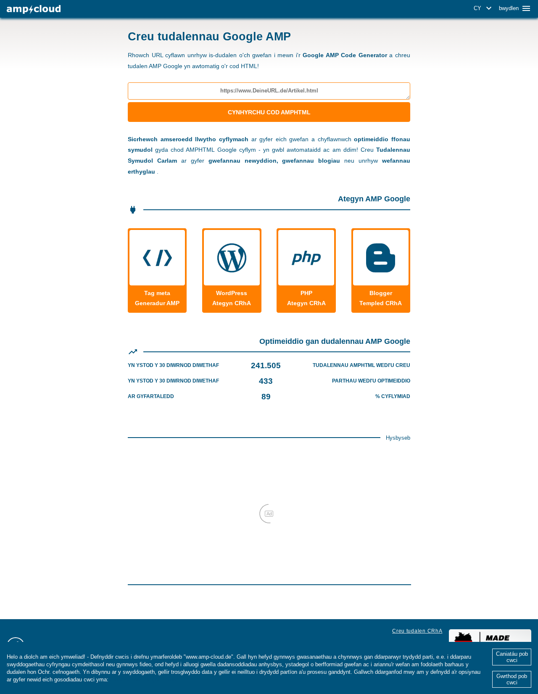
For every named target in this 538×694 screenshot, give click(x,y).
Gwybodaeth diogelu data (143, 679)
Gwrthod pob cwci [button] (511, 679)
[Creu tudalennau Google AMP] (34, 9)
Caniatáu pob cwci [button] (512, 657)
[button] (484, 8)
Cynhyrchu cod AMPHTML (269, 112)
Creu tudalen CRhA (417, 631)
